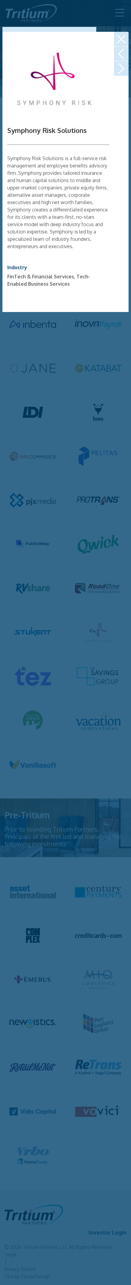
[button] (121, 39)
